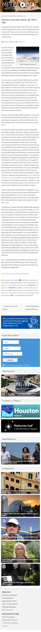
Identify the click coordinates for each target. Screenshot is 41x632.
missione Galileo (6, 65)
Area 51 (5, 626)
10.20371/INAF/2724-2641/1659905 (24, 295)
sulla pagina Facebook (11, 290)
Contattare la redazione (10, 623)
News (16, 280)
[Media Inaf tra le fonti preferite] (20, 329)
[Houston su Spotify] (20, 418)
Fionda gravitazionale (15, 282)
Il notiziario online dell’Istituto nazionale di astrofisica (20, 8)
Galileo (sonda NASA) (29, 282)
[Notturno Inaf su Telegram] (20, 433)
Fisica (12, 280)
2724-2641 (9, 610)
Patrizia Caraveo (8, 42)
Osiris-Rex (19, 195)
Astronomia (6, 280)
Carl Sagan (32, 280)
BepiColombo (25, 280)
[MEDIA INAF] (20, 7)
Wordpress (14, 620)
